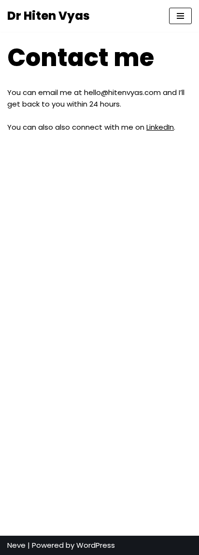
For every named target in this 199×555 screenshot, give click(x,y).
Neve (16, 545)
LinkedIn (160, 127)
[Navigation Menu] (180, 16)
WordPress (95, 545)
